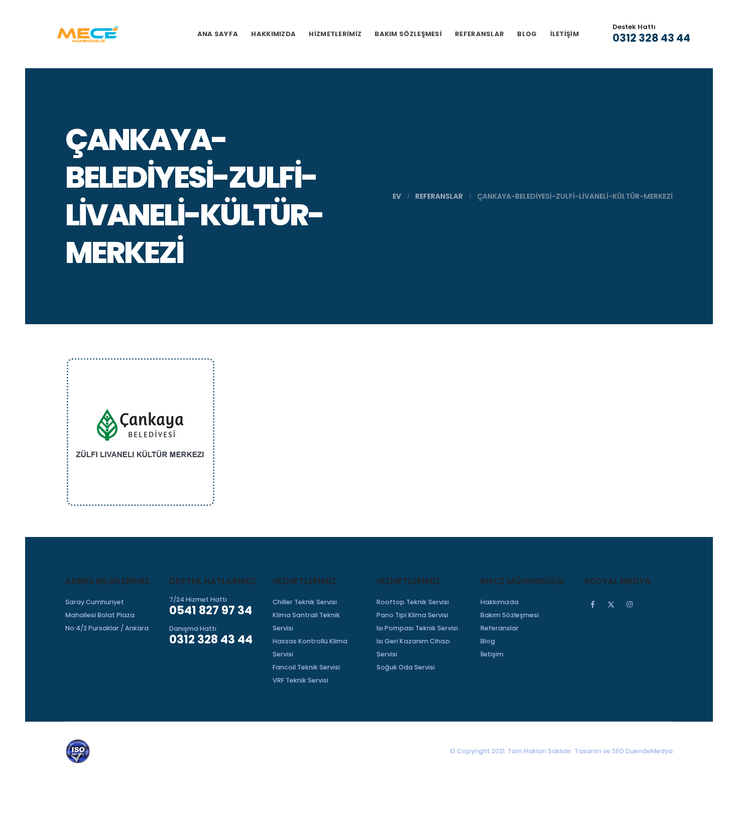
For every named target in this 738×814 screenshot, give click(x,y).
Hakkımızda (273, 34)
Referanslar (479, 34)
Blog (527, 34)
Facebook (592, 604)
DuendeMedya (649, 751)
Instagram (629, 604)
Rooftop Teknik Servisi (413, 602)
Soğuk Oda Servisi (406, 667)
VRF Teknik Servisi (300, 680)
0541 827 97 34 (210, 610)
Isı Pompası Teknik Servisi (417, 628)
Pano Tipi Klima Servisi (412, 615)
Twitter (611, 604)
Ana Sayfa (217, 34)
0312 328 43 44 (651, 38)
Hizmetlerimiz (335, 34)
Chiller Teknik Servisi (305, 602)
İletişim (564, 34)
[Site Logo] (88, 34)
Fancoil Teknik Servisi (306, 667)
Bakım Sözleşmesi (408, 34)
